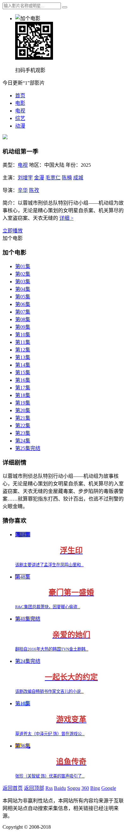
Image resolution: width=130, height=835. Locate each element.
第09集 (22, 327)
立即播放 (13, 230)
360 (85, 788)
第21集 (22, 418)
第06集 (22, 304)
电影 (20, 103)
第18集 (22, 395)
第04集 (22, 289)
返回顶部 (34, 788)
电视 (20, 110)
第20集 (22, 410)
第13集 (22, 357)
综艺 (20, 118)
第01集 (22, 266)
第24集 (22, 440)
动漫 (20, 126)
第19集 (22, 402)
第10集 (22, 334)
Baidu (60, 788)
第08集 (22, 319)
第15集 (22, 372)
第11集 (22, 342)
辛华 (23, 190)
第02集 (22, 274)
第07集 (22, 312)
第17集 (22, 387)
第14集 (22, 365)
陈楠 (67, 177)
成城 (78, 177)
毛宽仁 (53, 177)
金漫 (39, 177)
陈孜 (34, 190)
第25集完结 (27, 448)
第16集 (22, 380)
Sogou (73, 788)
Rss (49, 788)
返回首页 (13, 788)
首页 (20, 95)
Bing (95, 788)
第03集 (22, 281)
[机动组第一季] (5, 137)
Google (108, 788)
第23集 (22, 433)
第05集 (22, 296)
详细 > (66, 218)
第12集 (22, 349)
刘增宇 (25, 177)
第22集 (22, 425)
